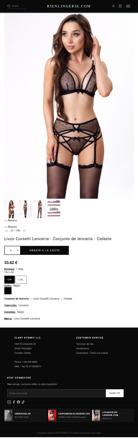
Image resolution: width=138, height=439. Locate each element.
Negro (20, 312)
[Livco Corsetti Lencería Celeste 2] (25, 209)
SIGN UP (114, 393)
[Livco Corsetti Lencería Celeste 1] (10, 209)
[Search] (8, 6)
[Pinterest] (19, 403)
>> (24, 230)
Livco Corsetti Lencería (46, 298)
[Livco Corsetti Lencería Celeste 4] (53, 209)
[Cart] (120, 6)
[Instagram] (9, 403)
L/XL (21, 279)
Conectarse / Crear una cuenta (92, 352)
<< (6, 230)
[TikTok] (23, 403)
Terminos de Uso (85, 343)
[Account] (113, 6)
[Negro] (8, 290)
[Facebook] (14, 403)
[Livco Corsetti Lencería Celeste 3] (39, 209)
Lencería (24, 305)
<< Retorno (10, 220)
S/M (9, 279)
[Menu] (128, 6)
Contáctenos (82, 348)
